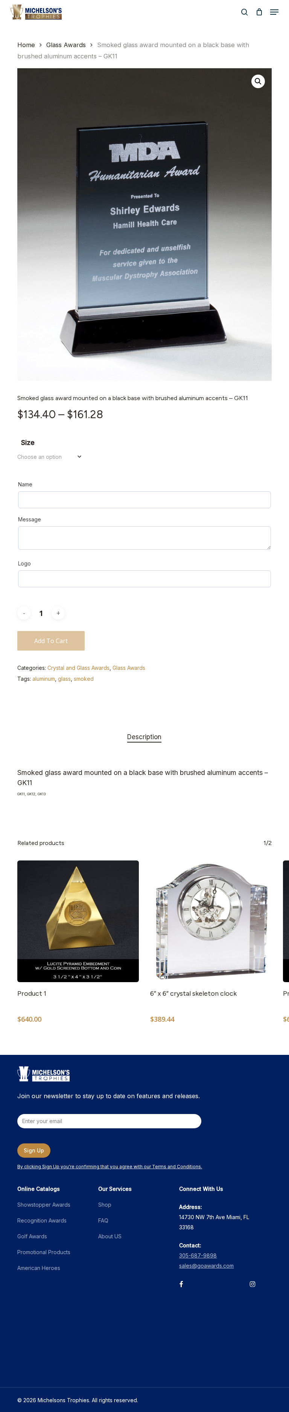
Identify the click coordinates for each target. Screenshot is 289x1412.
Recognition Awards (42, 1220)
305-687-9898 (198, 1255)
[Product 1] (78, 921)
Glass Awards (66, 45)
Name (25, 484)
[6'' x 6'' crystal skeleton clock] (211, 921)
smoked (84, 678)
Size (28, 442)
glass (64, 678)
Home (26, 45)
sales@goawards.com (206, 1265)
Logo (24, 563)
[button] (274, 12)
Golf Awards (32, 1236)
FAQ (103, 1220)
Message (29, 519)
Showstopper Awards (43, 1204)
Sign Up (34, 1150)
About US (110, 1236)
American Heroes (38, 1268)
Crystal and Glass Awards (78, 668)
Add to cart (51, 641)
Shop (104, 1204)
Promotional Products (43, 1252)
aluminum (43, 678)
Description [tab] (144, 737)
